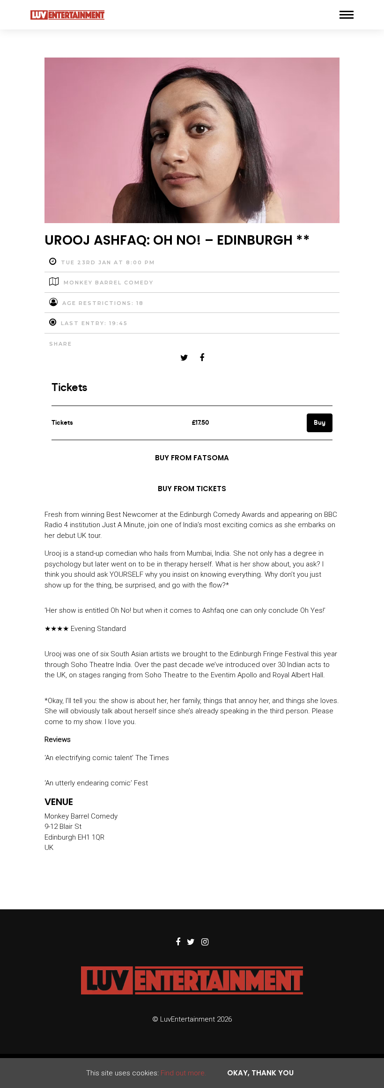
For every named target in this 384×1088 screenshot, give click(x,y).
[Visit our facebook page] (201, 358)
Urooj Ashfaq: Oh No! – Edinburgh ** (177, 240)
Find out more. (184, 1073)
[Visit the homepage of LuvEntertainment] (67, 14)
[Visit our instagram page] (205, 942)
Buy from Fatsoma (192, 458)
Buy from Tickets (192, 488)
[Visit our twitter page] (184, 358)
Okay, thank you (260, 1073)
